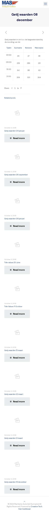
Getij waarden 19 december (15, 482)
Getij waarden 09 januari (14, 219)
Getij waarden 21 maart (13, 438)
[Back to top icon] (24, 501)
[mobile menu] (45, 4)
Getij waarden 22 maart (13, 394)
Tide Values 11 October (13, 306)
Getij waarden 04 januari (14, 131)
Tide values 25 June (12, 262)
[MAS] (10, 4)
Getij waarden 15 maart (13, 350)
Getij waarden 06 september (16, 175)
